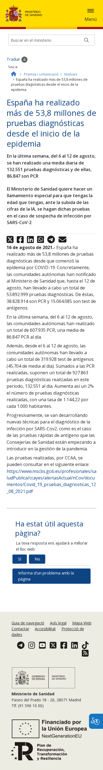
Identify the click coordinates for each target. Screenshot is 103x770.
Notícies (70, 74)
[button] (91, 10)
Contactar (20, 628)
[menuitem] (28, 623)
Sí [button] (19, 559)
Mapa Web (81, 623)
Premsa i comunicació (41, 74)
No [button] (37, 559)
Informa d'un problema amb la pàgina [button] (46, 576)
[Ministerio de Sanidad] (25, 13)
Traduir (14, 59)
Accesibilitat (45, 628)
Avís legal (58, 623)
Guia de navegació (28, 623)
